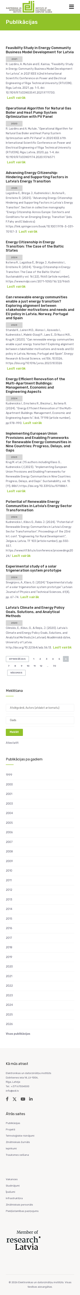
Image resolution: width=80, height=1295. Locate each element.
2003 (9, 803)
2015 (9, 918)
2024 (9, 1005)
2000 (9, 784)
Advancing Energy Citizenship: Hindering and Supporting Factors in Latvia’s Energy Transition (37, 177)
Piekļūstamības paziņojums (22, 1211)
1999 (9, 774)
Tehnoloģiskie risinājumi (20, 1135)
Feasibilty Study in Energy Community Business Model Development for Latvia (40, 50)
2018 (9, 947)
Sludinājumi (13, 1185)
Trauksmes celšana (17, 1154)
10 (28, 666)
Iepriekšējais (17, 659)
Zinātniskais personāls (19, 1204)
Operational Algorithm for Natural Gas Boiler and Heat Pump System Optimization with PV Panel (38, 112)
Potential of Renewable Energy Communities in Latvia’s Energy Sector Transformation (39, 506)
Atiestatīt (12, 743)
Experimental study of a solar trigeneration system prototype (33, 568)
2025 (9, 1014)
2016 (9, 928)
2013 (9, 899)
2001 (9, 794)
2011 (9, 880)
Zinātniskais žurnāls (18, 1142)
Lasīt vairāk (16, 98)
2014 (9, 909)
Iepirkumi (11, 1148)
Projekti (10, 1129)
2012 (9, 890)
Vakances (12, 1179)
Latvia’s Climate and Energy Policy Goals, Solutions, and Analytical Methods (35, 611)
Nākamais (16, 673)
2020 (9, 966)
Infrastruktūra (14, 1198)
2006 (9, 832)
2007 (9, 842)
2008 (9, 851)
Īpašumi (10, 1191)
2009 (9, 861)
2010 (9, 870)
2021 (9, 976)
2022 (9, 985)
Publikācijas (13, 1123)
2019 (9, 957)
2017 (9, 938)
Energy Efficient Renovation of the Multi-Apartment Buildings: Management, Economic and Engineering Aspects (35, 385)
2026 (9, 1024)
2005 (9, 823)
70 (54, 666)
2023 (9, 995)
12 (41, 666)
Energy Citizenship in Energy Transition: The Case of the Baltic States (35, 246)
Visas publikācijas (18, 1033)
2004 (9, 813)
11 (35, 666)
